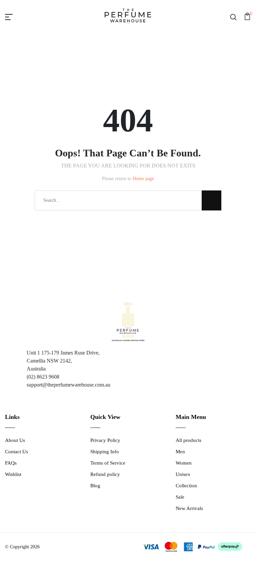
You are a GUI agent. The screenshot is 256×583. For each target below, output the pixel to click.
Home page (143, 178)
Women (184, 463)
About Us (15, 440)
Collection (186, 485)
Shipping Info (104, 451)
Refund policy (105, 474)
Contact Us (16, 451)
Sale (180, 497)
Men (180, 451)
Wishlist (13, 474)
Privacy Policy (105, 440)
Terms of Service (107, 463)
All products (188, 440)
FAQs (11, 463)
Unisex (183, 474)
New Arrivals (189, 508)
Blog (95, 485)
